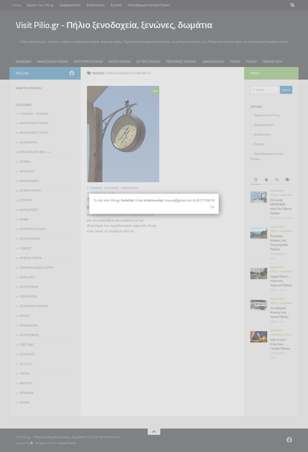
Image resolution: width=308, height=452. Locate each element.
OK (212, 207)
